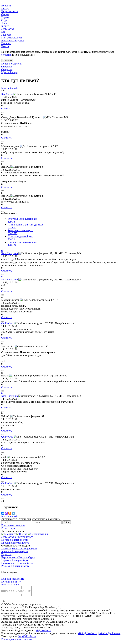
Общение (6, 66)
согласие (6, 54)
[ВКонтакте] (2, 513)
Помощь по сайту (11, 581)
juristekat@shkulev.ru (109, 633)
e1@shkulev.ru (43, 630)
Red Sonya (7, 94)
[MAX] (6, 513)
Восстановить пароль (13, 525)
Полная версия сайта (12, 578)
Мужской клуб (9, 72)
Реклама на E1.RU (11, 584)
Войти (66, 522)
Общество (6, 69)
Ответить (6, 108)
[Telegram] (13, 513)
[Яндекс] (22, 534)
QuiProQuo (7, 323)
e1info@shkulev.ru (87, 633)
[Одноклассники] (9, 513)
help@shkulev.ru (27, 636)
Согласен (7, 60)
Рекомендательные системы (16, 639)
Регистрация (8, 528)
